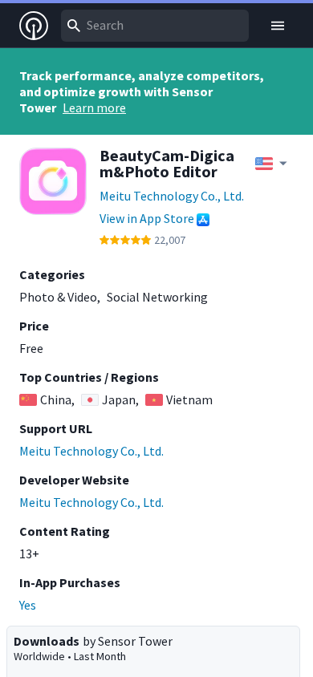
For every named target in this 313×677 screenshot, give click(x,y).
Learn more (94, 107)
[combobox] (155, 26)
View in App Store (147, 218)
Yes (27, 605)
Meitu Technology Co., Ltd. (172, 196)
